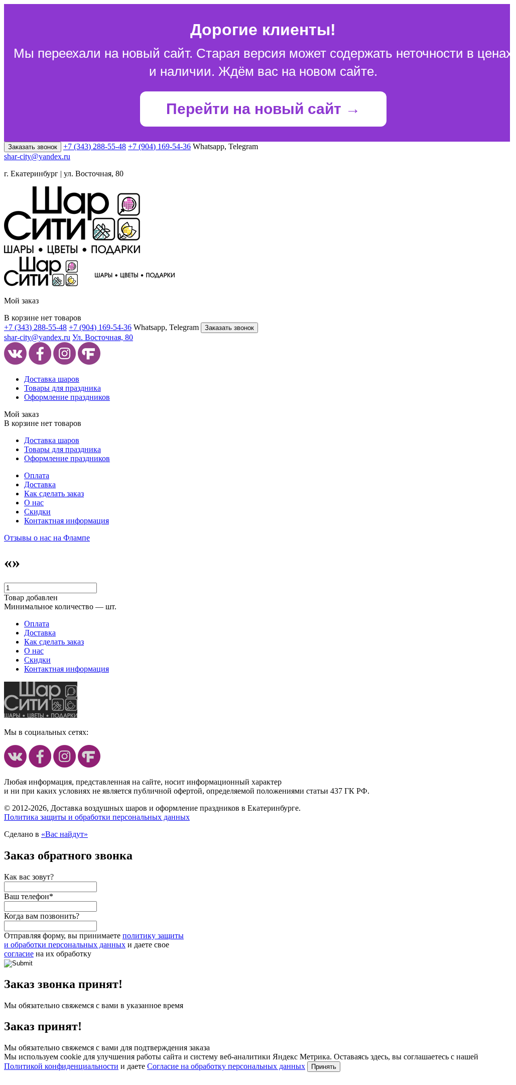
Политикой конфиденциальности (61, 1066)
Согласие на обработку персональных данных (226, 1066)
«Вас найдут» (64, 834)
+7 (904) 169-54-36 (159, 146)
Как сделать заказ (54, 493)
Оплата (36, 475)
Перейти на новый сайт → (263, 108)
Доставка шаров (51, 379)
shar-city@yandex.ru (37, 156)
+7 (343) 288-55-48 (94, 146)
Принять (323, 1066)
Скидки (37, 511)
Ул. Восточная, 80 (102, 337)
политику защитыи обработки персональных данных (94, 940)
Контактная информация (66, 520)
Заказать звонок (32, 147)
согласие (19, 953)
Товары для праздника (62, 388)
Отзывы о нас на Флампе (47, 537)
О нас (34, 502)
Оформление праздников (67, 397)
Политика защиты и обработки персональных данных (97, 817)
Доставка (40, 484)
